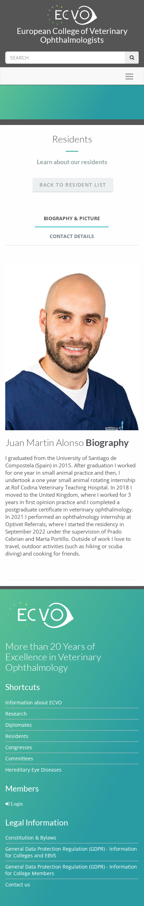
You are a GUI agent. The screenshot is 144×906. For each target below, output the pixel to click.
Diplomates (18, 725)
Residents (16, 736)
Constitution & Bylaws (30, 837)
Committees (19, 758)
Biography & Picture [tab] (72, 218)
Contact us (17, 884)
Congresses (18, 747)
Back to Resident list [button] (72, 184)
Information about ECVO (33, 702)
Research (16, 713)
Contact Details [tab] (72, 236)
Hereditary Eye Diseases (33, 769)
